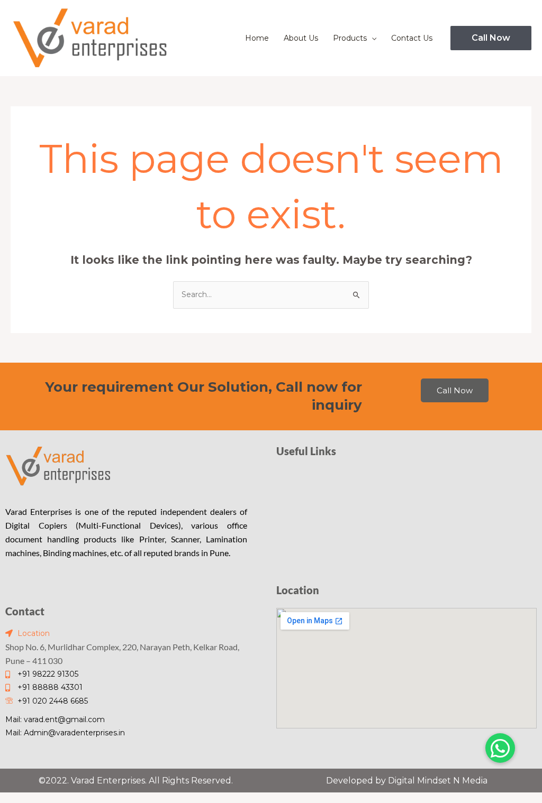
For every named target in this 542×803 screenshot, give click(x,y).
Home (257, 38)
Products (350, 38)
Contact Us (411, 38)
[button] (490, 38)
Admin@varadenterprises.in (74, 732)
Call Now (455, 390)
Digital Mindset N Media (437, 781)
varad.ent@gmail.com (64, 719)
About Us (301, 38)
